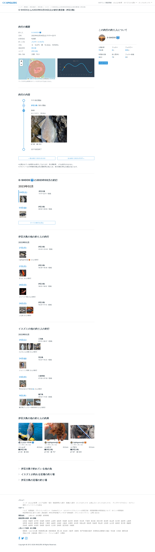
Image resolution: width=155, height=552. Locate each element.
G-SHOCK (35, 32)
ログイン (132, 503)
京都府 (59, 523)
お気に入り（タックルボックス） (100, 503)
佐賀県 (36, 525)
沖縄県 (72, 525)
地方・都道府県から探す (57, 503)
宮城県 (42, 521)
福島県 (59, 521)
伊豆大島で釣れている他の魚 (36, 468)
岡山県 (100, 523)
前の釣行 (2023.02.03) (36, 158)
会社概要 (39, 515)
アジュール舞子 (54, 533)
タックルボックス (144, 2)
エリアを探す (42, 503)
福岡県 (30, 525)
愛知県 (42, 523)
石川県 (117, 521)
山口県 (112, 523)
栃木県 (70, 521)
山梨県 (129, 521)
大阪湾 (71, 531)
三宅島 (40, 339)
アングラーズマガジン (120, 503)
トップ (25, 503)
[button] (21, 61)
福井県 (123, 521)
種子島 (40, 394)
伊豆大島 (34, 51)
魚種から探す (70, 503)
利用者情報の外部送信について (100, 510)
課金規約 (45, 513)
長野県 (25, 523)
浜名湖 (65, 531)
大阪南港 (34, 533)
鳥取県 (89, 523)
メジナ (33, 42)
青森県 (30, 521)
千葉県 (87, 521)
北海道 (25, 521)
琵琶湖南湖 (52, 531)
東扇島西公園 (42, 531)
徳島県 (117, 523)
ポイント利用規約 (118, 510)
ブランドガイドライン (82, 513)
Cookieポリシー (57, 510)
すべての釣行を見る (37, 223)
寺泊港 (113, 531)
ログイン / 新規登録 (105, 2)
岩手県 (36, 521)
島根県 (94, 523)
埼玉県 (82, 521)
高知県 (25, 525)
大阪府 (65, 523)
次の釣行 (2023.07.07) (76, 158)
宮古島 (40, 357)
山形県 (53, 521)
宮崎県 (59, 525)
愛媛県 (129, 523)
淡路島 (76, 531)
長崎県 (42, 525)
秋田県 (47, 521)
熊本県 (47, 525)
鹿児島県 (65, 525)
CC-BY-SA (52, 78)
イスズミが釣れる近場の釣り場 (38, 474)
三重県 (47, 523)
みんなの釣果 (117, 2)
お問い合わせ (95, 513)
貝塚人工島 (26, 533)
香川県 (123, 523)
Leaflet (30, 78)
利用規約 (31, 510)
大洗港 (118, 531)
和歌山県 (83, 523)
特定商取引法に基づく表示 (31, 513)
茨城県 (65, 521)
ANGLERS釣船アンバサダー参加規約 (61, 513)
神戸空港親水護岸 (86, 531)
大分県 (53, 525)
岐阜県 (30, 523)
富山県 (112, 521)
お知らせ (31, 515)
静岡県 (36, 523)
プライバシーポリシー (43, 510)
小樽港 (62, 533)
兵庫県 (70, 523)
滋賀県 (53, 523)
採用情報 (46, 515)
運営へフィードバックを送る (32, 505)
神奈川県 (100, 521)
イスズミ (41, 42)
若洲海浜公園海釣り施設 (101, 531)
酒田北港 (125, 531)
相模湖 (25, 531)
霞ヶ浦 (59, 531)
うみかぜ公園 (32, 531)
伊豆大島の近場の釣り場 (34, 479)
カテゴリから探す (129, 2)
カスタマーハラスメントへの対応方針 (76, 510)
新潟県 (106, 521)
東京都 (33, 48)
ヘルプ (25, 510)
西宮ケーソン (42, 533)
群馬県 (76, 521)
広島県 (106, 523)
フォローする (103, 63)
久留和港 (41, 376)
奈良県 (76, 523)
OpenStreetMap (39, 78)
